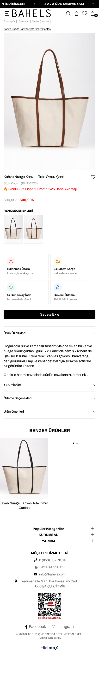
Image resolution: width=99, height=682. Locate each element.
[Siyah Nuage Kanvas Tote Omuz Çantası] (13, 229)
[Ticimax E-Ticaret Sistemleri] (49, 648)
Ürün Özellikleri (14, 333)
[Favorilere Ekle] (93, 177)
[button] (73, 443)
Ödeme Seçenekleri (17, 398)
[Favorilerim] (84, 13)
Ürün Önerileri (14, 411)
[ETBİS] (49, 606)
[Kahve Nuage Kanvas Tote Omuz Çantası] (33, 229)
